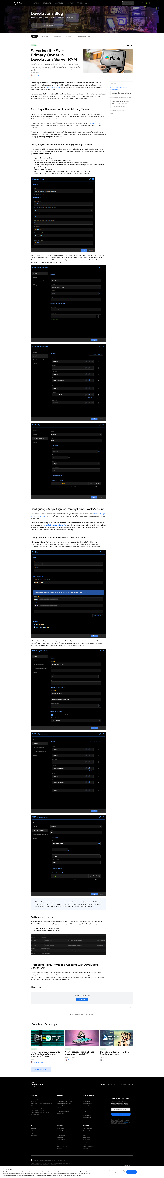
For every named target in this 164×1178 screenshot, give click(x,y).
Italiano (130, 1084)
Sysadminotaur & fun (84, 36)
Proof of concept (35, 1116)
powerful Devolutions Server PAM (55, 525)
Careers (84, 1135)
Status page (59, 1148)
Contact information (87, 1128)
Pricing (32, 1130)
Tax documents (86, 1139)
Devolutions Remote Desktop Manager (65, 1099)
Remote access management (37, 1110)
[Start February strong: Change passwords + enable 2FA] (82, 1038)
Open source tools (87, 1108)
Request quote (34, 1133)
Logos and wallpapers (87, 1150)
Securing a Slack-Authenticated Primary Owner (119, 88)
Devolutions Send (87, 1099)
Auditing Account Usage (118, 106)
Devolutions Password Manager (64, 1103)
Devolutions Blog (47, 13)
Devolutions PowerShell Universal (64, 1101)
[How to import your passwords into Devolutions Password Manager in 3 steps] (47, 1038)
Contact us (126, 1166)
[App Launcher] (148, 3)
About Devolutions (87, 1130)
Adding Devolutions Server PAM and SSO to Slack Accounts (120, 102)
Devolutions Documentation (63, 1130)
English (102, 1084)
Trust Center (85, 1144)
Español (123, 1084)
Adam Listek (37, 75)
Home (34, 36)
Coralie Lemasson (107, 1060)
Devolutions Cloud (87, 1115)
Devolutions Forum (61, 1133)
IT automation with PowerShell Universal (40, 1112)
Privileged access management (38, 1108)
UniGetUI (59, 1108)
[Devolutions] (18, 3)
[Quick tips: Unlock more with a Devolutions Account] (116, 1038)
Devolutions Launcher (88, 1105)
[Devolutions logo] (37, 1084)
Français (109, 1084)
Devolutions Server (94, 123)
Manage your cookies (116, 1172)
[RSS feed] (128, 45)
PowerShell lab (69, 36)
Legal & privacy (86, 1142)
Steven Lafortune (38, 1062)
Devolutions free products (63, 1111)
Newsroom (85, 1148)
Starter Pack (33, 1101)
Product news (44, 36)
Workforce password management (38, 1105)
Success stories (60, 1144)
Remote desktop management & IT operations (41, 1103)
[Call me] (145, 3)
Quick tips (33, 45)
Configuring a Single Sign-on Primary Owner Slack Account (120, 98)
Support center (60, 1128)
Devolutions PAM (60, 1105)
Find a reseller (34, 1135)
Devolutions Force (61, 1139)
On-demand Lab (60, 1142)
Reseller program (86, 1137)
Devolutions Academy (62, 1135)
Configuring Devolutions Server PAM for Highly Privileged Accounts (121, 92)
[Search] (142, 3)
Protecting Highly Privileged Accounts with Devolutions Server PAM (119, 112)
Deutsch (116, 1084)
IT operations (57, 36)
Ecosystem (85, 1133)
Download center (128, 3)
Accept (131, 1172)
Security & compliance (88, 1146)
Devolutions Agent (87, 1101)
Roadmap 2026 (60, 1113)
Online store (33, 1128)
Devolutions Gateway (87, 1103)
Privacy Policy (126, 1122)
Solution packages (35, 1099)
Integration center (35, 1114)
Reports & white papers (62, 1146)
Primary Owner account (53, 87)
